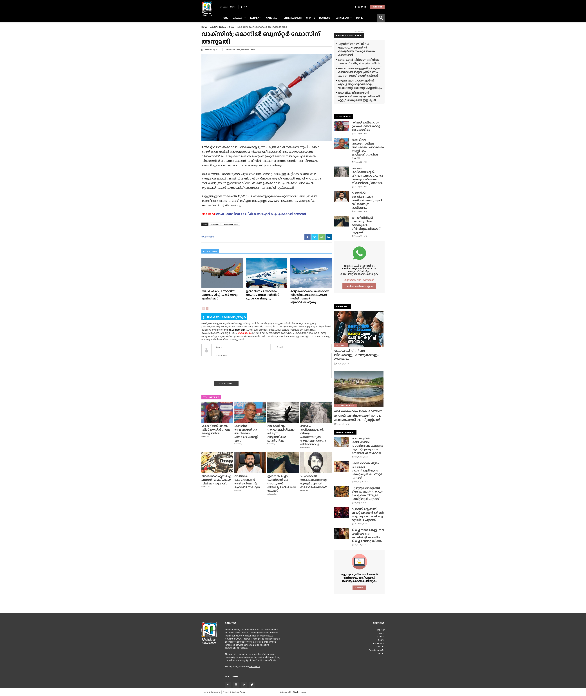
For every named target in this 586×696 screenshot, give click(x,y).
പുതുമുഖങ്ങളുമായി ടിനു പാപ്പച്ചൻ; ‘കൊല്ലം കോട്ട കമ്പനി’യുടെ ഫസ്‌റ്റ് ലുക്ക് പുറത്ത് (367, 493)
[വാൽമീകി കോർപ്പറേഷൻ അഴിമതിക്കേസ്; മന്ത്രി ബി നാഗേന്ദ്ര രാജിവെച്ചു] (250, 462)
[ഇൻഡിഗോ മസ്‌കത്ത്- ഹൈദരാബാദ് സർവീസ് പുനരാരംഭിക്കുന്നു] (266, 273)
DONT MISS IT (343, 116)
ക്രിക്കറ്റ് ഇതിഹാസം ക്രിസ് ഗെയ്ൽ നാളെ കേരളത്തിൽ (215, 429)
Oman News (214, 224)
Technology (341, 18)
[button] (381, 18)
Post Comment (226, 383)
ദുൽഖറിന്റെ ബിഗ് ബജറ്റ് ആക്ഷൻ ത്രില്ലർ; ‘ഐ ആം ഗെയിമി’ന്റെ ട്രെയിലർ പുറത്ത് (368, 514)
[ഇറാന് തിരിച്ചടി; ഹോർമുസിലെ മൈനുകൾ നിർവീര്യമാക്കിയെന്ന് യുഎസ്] (283, 462)
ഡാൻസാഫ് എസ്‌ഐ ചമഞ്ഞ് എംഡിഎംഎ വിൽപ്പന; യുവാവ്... (216, 480)
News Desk (235, 49)
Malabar (238, 18)
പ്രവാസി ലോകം (218, 26)
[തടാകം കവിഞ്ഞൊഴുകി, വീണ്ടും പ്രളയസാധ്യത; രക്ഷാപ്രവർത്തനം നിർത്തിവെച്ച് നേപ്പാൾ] (316, 412)
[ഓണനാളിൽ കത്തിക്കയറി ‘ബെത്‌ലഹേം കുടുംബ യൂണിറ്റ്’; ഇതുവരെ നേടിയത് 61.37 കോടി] (341, 442)
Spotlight (340, 345)
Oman (231, 26)
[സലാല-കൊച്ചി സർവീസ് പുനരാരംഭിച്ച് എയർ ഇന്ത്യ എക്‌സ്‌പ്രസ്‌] (222, 273)
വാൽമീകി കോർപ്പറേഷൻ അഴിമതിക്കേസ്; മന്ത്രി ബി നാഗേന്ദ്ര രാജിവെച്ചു (367, 200)
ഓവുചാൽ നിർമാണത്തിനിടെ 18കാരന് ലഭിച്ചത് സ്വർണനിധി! (359, 61)
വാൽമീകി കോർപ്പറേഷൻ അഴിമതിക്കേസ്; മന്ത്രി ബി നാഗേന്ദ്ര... (248, 481)
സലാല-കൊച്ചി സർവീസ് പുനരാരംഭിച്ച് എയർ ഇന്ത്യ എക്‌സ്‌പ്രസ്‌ (219, 295)
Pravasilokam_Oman (230, 224)
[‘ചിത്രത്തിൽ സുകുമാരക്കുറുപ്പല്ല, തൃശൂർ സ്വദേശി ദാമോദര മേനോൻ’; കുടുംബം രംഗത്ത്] (316, 462)
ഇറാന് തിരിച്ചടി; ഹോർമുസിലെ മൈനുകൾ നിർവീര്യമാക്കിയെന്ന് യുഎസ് (281, 483)
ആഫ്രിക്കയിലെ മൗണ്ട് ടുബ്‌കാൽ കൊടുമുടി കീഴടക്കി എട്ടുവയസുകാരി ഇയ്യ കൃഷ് (359, 96)
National (271, 18)
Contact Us (254, 666)
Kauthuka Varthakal (345, 405)
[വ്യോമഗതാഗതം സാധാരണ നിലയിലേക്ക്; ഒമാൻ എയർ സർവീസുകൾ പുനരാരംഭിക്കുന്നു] (311, 273)
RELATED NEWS (210, 251)
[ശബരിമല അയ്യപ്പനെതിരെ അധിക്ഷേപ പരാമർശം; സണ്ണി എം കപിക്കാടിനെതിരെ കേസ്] (250, 412)
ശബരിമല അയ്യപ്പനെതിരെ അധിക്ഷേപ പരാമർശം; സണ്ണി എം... (246, 433)
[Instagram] (358, 7)
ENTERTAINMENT (345, 432)
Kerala (254, 18)
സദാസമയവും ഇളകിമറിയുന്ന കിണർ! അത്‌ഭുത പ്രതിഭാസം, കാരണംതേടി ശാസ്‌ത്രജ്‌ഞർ (359, 72)
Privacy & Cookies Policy (234, 692)
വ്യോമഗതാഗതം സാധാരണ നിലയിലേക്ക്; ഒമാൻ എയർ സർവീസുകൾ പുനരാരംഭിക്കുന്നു (309, 296)
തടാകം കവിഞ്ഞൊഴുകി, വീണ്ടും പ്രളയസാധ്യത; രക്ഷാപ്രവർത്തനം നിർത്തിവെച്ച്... (313, 435)
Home (225, 18)
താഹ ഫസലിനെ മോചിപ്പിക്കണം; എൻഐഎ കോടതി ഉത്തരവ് (261, 214)
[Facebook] (355, 7)
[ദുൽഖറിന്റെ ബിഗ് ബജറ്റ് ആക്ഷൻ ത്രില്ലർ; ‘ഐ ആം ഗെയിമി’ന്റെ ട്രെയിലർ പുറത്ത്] (341, 512)
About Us (380, 646)
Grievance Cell (378, 643)
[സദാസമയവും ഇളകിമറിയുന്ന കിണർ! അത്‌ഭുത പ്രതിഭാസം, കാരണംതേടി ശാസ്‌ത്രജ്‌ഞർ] (359, 389)
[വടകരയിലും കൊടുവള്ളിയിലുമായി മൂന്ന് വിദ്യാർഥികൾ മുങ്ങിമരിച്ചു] (283, 412)
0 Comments (207, 236)
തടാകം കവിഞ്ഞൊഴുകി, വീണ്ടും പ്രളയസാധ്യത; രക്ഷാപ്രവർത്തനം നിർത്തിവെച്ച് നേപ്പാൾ (367, 175)
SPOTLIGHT (342, 306)
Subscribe (377, 6)
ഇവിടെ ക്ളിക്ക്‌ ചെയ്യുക (359, 286)
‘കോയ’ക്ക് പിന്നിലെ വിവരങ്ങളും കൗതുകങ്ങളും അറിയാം (356, 355)
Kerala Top (205, 436)
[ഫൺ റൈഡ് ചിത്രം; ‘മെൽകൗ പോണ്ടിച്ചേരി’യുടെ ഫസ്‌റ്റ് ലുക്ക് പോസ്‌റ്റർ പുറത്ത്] (341, 466)
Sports (310, 18)
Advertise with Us (377, 649)
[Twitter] (365, 7)
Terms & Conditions (211, 692)
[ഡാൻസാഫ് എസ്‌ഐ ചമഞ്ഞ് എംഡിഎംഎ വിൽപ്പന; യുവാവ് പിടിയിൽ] (217, 462)
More (359, 18)
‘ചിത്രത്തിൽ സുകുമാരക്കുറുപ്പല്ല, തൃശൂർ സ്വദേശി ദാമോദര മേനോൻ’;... (314, 481)
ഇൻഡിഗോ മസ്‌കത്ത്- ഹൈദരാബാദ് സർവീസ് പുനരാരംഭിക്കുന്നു (262, 295)
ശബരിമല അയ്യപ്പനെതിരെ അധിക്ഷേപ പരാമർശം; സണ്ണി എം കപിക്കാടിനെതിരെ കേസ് (368, 149)
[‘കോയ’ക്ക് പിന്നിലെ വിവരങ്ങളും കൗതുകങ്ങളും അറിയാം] (359, 329)
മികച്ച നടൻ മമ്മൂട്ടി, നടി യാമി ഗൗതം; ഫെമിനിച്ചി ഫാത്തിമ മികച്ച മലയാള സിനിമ (368, 535)
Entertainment (293, 18)
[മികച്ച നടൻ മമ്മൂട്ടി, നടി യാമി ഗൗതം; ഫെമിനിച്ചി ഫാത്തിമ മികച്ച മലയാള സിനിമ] (341, 533)
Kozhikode (205, 487)
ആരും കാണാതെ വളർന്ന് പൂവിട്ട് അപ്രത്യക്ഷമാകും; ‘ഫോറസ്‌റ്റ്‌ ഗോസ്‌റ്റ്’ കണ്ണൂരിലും (360, 84)
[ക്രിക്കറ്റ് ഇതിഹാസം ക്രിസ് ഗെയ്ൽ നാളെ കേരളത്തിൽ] (217, 412)
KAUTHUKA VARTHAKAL (349, 35)
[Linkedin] (362, 7)
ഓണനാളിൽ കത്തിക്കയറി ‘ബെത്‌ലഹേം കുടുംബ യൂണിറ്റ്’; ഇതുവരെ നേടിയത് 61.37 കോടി (367, 445)
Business (324, 18)
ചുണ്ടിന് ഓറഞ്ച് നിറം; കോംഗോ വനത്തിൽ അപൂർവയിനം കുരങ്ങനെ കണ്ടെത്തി (356, 49)
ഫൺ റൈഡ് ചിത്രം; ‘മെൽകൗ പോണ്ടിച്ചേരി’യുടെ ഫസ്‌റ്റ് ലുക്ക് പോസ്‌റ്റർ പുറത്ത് (367, 470)
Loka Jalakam (305, 447)
